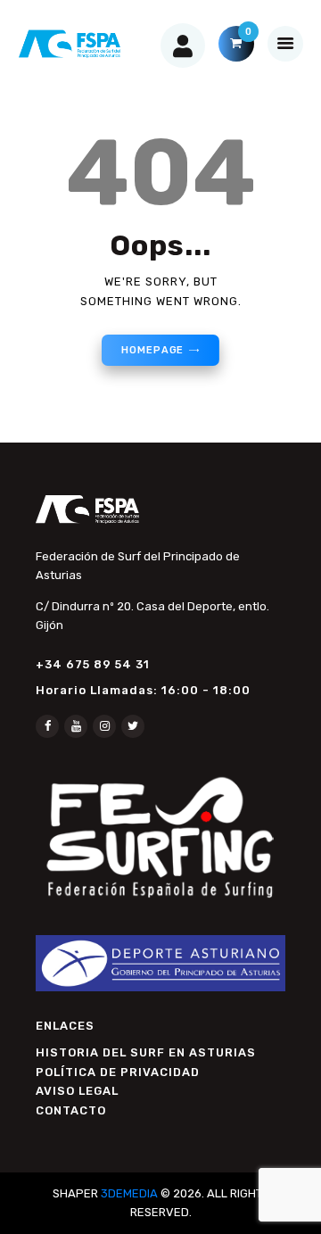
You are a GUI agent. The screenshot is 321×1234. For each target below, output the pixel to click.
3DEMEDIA (129, 1193)
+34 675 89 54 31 (93, 664)
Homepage (152, 350)
